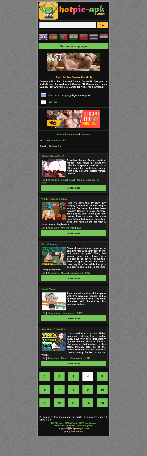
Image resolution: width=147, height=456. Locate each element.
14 (88, 403)
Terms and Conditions (64, 425)
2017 (87, 273)
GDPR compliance (87, 423)
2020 (79, 313)
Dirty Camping (49, 244)
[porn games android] (72, 19)
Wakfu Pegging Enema (54, 199)
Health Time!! (48, 289)
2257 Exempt (57, 423)
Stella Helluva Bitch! (52, 156)
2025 (43, 182)
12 (59, 403)
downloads (56, 140)
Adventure (53, 180)
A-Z (64, 140)
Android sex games (68, 134)
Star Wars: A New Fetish (54, 329)
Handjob (85, 134)
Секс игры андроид (59, 95)
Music (80, 180)
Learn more (73, 187)
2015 (79, 227)
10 (102, 389)
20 (102, 403)
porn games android (73, 432)
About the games (85, 425)
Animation (53, 227)
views (47, 140)
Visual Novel (68, 180)
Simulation (54, 313)
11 (45, 403)
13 (73, 403)
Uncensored (92, 180)
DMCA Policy (71, 423)
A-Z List (52, 102)
